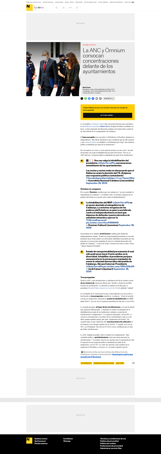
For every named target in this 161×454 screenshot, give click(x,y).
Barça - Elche (69, 2)
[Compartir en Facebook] (93, 98)
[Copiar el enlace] (100, 98)
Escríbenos (68, 439)
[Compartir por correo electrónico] (96, 98)
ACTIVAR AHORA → (107, 115)
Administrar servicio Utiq (110, 448)
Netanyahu (79, 2)
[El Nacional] (29, 7)
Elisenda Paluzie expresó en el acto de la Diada (104, 288)
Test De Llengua (48, 2)
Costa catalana (103, 2)
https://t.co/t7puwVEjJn (122, 178)
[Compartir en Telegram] (89, 98)
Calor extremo (129, 2)
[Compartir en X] (81, 98)
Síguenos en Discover (33, 2)
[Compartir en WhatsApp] (85, 98)
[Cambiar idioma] (70, 7)
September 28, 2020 (96, 183)
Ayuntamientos (86, 363)
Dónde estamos (41, 443)
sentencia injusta (90, 142)
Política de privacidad (109, 441)
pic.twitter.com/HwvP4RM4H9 (102, 223)
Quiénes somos (40, 439)
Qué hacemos (40, 441)
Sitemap (66, 441)
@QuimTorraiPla (106, 163)
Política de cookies (108, 443)
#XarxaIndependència (97, 178)
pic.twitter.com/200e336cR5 (118, 267)
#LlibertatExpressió (96, 220)
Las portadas (59, 2)
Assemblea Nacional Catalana (104, 363)
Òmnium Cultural (98, 124)
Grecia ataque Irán (90, 2)
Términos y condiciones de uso (113, 439)
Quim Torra (120, 363)
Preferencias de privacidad (111, 446)
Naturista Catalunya (116, 2)
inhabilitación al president (96, 126)
